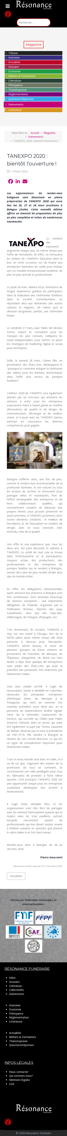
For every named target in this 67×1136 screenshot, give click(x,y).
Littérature (15, 110)
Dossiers (13, 67)
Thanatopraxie (17, 89)
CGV (11, 1084)
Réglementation (18, 94)
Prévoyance (15, 85)
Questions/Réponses (21, 99)
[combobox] (33, 22)
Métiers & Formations (21, 76)
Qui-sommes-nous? (21, 1075)
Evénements (15, 104)
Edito (12, 977)
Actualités (14, 62)
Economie (14, 71)
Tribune (13, 53)
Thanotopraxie (18, 1041)
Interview (14, 57)
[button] (10, 181)
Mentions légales (19, 1080)
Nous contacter (18, 1072)
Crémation (14, 80)
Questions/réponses (21, 1045)
